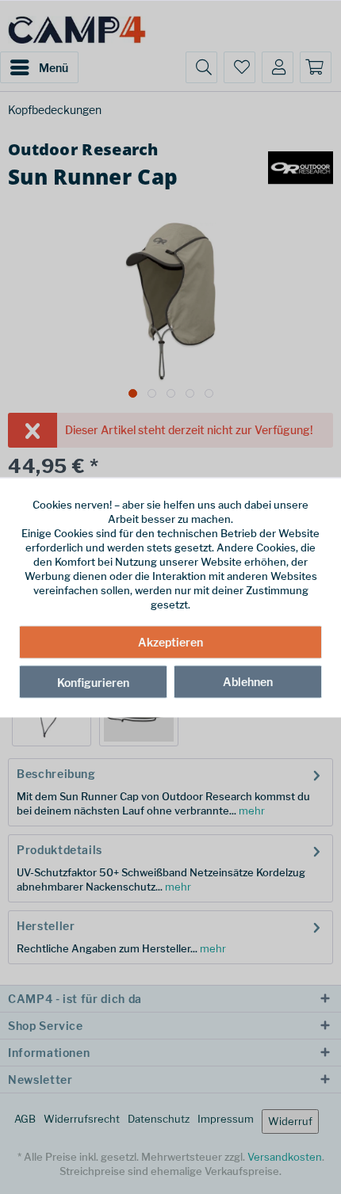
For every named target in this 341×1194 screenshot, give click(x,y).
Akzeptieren (170, 642)
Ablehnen (248, 682)
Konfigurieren (93, 682)
